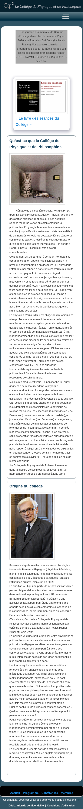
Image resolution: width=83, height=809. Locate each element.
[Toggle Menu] (65, 16)
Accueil (15, 793)
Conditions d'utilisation (60, 805)
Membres (67, 793)
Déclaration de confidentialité (26, 805)
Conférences (50, 793)
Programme (31, 793)
